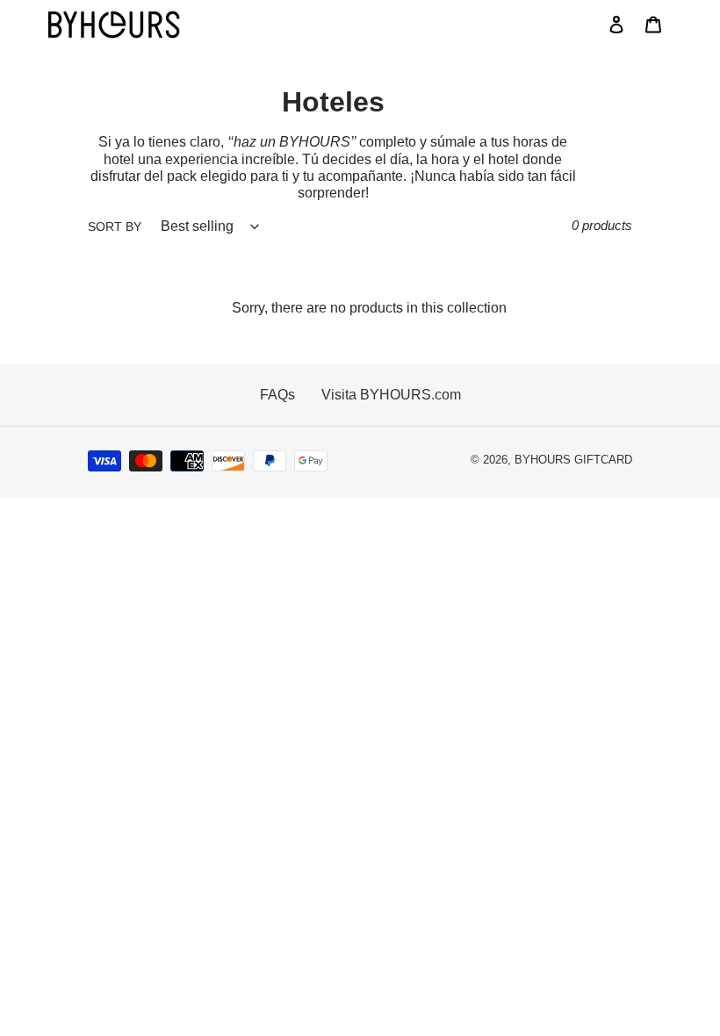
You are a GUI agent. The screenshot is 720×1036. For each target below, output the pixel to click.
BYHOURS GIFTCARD (573, 460)
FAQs (277, 394)
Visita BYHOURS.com (391, 394)
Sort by (114, 227)
